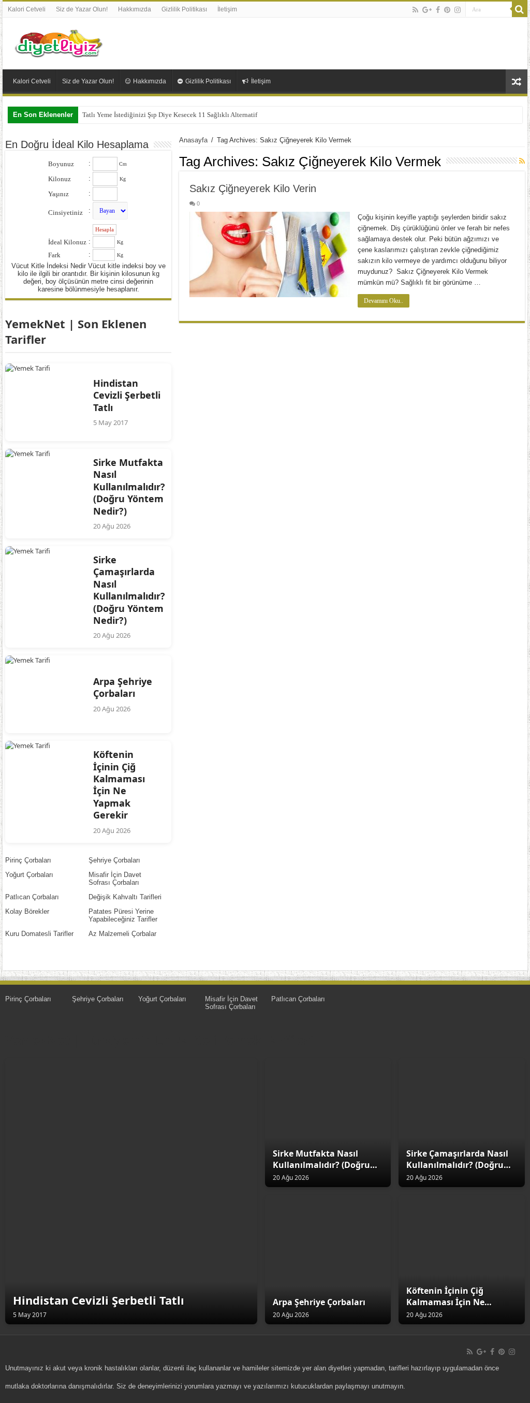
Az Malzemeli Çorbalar (122, 934)
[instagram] (457, 10)
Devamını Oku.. (383, 300)
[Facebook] (438, 10)
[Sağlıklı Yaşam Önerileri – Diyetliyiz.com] (59, 41)
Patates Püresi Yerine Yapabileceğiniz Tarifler (123, 915)
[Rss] (415, 10)
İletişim (227, 9)
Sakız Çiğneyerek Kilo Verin (252, 188)
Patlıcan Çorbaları (32, 897)
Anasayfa (193, 140)
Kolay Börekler (27, 911)
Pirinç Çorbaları (28, 860)
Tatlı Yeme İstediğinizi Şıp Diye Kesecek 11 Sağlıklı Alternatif (169, 115)
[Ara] (519, 9)
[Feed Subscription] (522, 161)
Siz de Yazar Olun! (82, 9)
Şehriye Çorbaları (114, 860)
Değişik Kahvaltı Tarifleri (125, 897)
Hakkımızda (134, 9)
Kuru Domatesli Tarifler (39, 934)
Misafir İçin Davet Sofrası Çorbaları (115, 878)
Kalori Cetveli (27, 9)
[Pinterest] (447, 10)
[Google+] (427, 10)
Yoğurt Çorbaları (29, 875)
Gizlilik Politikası (184, 9)
